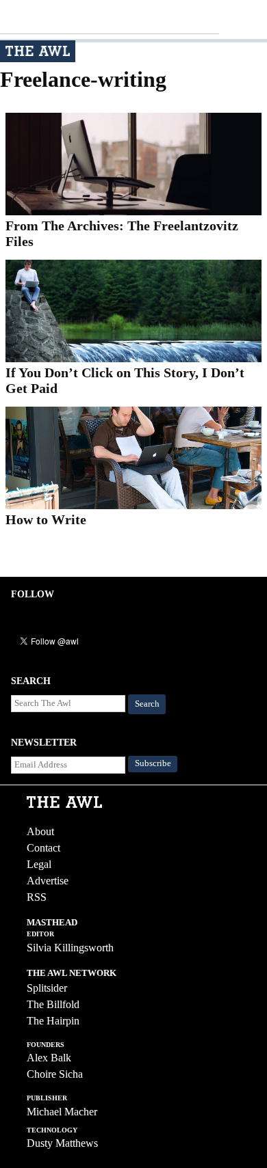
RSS (37, 897)
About (40, 831)
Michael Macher (62, 1111)
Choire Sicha (55, 1074)
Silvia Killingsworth (70, 947)
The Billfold (53, 1004)
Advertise (47, 880)
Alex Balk (49, 1057)
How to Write (45, 519)
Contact (43, 848)
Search (147, 704)
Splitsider (47, 988)
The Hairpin (53, 1021)
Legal (39, 864)
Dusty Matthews (62, 1143)
